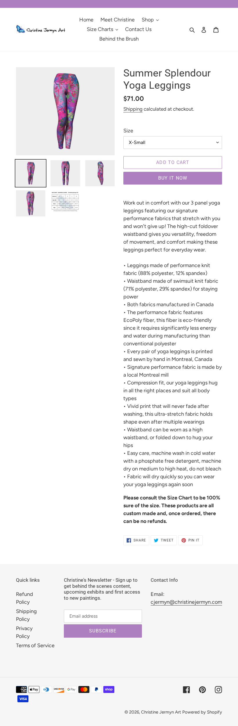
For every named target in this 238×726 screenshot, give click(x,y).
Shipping (133, 109)
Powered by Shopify (202, 712)
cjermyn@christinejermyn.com (186, 602)
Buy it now (172, 178)
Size (128, 130)
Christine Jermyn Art (161, 712)
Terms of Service (35, 645)
